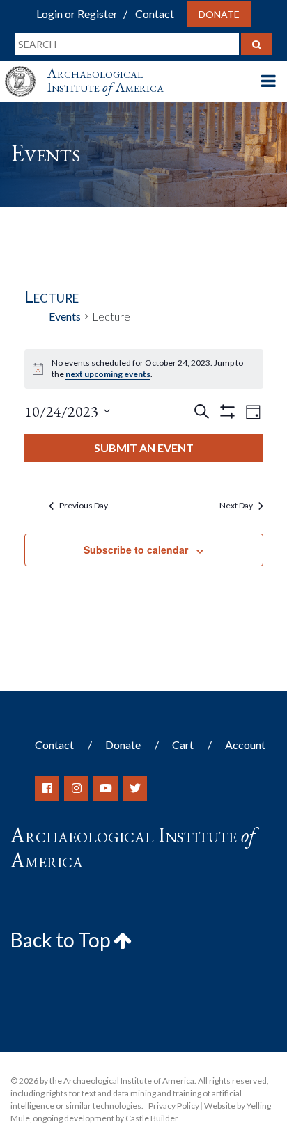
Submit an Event (144, 447)
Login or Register (77, 13)
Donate (219, 14)
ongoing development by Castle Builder (105, 1118)
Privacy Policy (173, 1105)
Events (65, 316)
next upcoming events (107, 374)
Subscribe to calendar (136, 549)
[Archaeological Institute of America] (25, 68)
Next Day (236, 505)
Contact (154, 13)
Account (245, 744)
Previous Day (83, 505)
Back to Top (62, 940)
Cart (183, 744)
